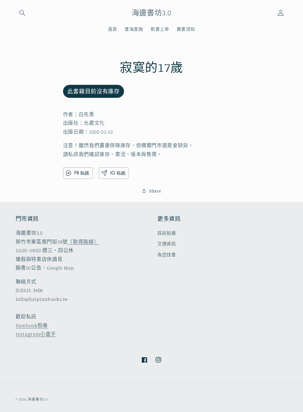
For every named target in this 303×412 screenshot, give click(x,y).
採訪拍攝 (166, 233)
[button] (22, 13)
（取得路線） (83, 242)
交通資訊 (166, 243)
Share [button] (155, 190)
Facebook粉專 (32, 325)
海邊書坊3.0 (38, 399)
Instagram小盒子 (36, 334)
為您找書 (166, 254)
